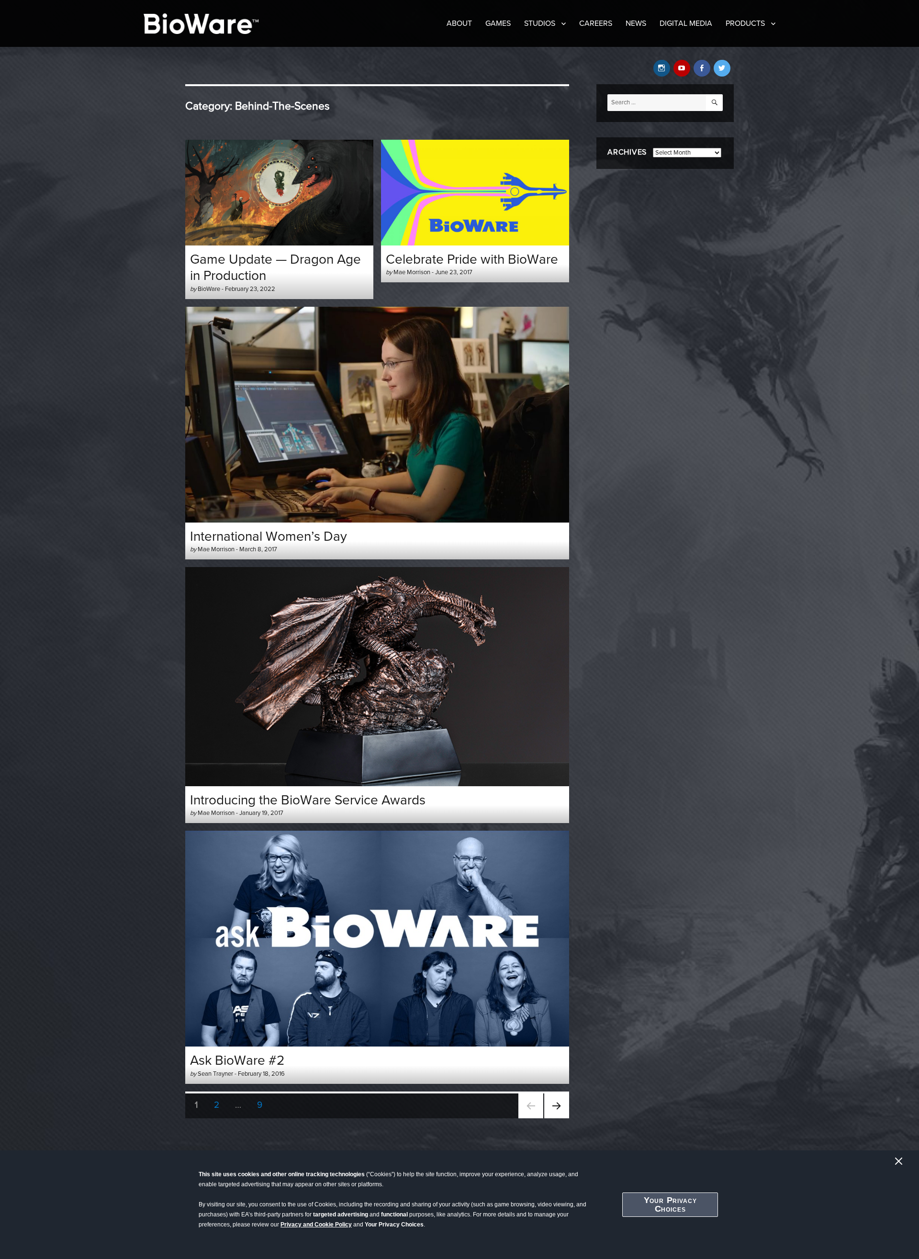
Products (745, 23)
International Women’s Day (268, 536)
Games (498, 23)
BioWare (209, 289)
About (459, 23)
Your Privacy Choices (670, 1204)
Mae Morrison (411, 272)
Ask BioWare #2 (237, 1060)
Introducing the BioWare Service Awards (308, 800)
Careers (595, 23)
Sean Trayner (215, 1074)
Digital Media (686, 23)
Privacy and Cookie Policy (316, 1224)
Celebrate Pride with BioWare (472, 259)
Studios (539, 23)
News (636, 23)
